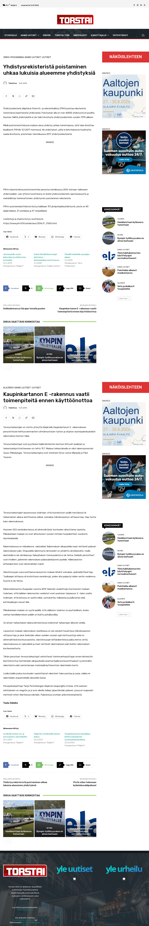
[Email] (33, 96)
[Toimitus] (5, 83)
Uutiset (46, 57)
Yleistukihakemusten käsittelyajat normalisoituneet (81, 357)
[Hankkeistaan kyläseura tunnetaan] (18, 344)
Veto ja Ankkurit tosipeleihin (125, 287)
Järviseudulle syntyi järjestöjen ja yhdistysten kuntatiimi (14, 257)
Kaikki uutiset (33, 57)
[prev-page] (5, 368)
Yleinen (18, 354)
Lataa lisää (123, 298)
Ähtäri (49, 354)
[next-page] (9, 368)
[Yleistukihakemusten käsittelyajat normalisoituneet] (81, 344)
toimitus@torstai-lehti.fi (23, 920)
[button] (143, 35)
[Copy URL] (26, 96)
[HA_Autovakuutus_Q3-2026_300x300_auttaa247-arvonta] (124, 173)
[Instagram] (137, 5)
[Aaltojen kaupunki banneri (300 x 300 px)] (124, 117)
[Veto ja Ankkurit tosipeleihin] (108, 286)
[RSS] (141, 5)
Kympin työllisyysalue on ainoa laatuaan (50, 358)
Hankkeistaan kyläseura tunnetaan (18, 358)
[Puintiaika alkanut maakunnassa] (108, 270)
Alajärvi (121, 283)
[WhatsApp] (19, 96)
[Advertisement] (49, 164)
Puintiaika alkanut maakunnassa (127, 271)
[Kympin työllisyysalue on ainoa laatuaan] (49, 344)
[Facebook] (134, 5)
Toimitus (12, 83)
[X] (144, 5)
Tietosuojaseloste (25, 910)
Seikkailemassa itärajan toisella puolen (24, 308)
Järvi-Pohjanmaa (13, 57)
